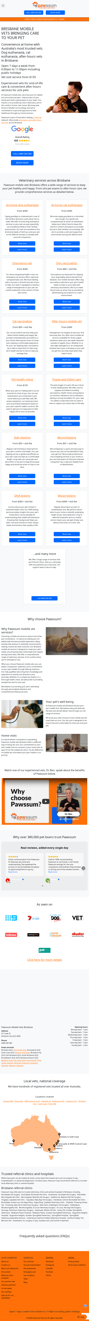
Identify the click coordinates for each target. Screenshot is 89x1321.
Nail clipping (22, 437)
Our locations (29, 1275)
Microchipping (66, 437)
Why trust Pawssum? (9, 1268)
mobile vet (37, 117)
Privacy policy (73, 1261)
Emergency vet (22, 263)
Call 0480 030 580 (45, 598)
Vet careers (6, 1272)
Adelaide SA (46, 1101)
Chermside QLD (19, 1050)
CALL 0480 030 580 (33, 12)
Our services (29, 1261)
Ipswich (10, 1063)
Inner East (21, 1060)
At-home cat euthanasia (66, 205)
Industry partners (8, 1285)
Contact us (5, 1265)
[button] (5, 868)
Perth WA (52, 1104)
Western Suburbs (16, 1065)
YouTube (49, 1272)
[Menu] (3, 5)
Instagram (50, 1265)
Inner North (31, 1060)
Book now (22, 243)
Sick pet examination (32, 1265)
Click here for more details (44, 960)
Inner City (12, 1060)
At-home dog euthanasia (22, 205)
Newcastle (19, 1101)
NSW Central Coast (32, 1101)
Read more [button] (12, 872)
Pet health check (22, 379)
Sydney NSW (8, 1101)
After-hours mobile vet (67, 321)
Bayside (4, 1060)
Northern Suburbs (21, 1063)
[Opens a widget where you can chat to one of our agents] (81, 1317)
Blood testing (67, 496)
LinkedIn (49, 1268)
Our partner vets (8, 1281)
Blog (25, 1282)
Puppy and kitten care (66, 379)
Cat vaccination (22, 321)
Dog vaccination (66, 263)
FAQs (26, 1279)
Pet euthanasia (30, 1268)
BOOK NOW (55, 12)
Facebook (50, 1261)
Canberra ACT (71, 1101)
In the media (6, 1288)
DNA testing (22, 496)
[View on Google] (8, 880)
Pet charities (6, 1292)
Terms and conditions (77, 1265)
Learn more (22, 249)
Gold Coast (42, 1104)
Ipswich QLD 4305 (22, 1052)
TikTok (48, 1275)
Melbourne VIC (58, 1101)
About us (5, 1261)
